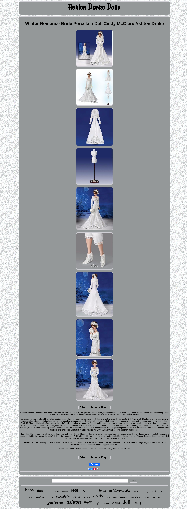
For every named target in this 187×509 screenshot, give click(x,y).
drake (98, 495)
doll (126, 502)
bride (147, 497)
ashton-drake (119, 490)
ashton (74, 502)
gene (76, 496)
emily (31, 497)
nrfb (50, 496)
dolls (116, 503)
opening (123, 497)
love (108, 497)
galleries (55, 502)
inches (136, 491)
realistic (40, 496)
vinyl (57, 491)
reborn (84, 491)
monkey (145, 492)
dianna (65, 491)
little (40, 490)
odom (106, 504)
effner (115, 497)
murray (156, 497)
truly (137, 502)
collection (49, 492)
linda (102, 490)
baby (29, 489)
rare (162, 490)
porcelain (63, 496)
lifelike (89, 503)
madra (87, 497)
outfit (154, 491)
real (74, 490)
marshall (136, 497)
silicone (93, 492)
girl (99, 503)
